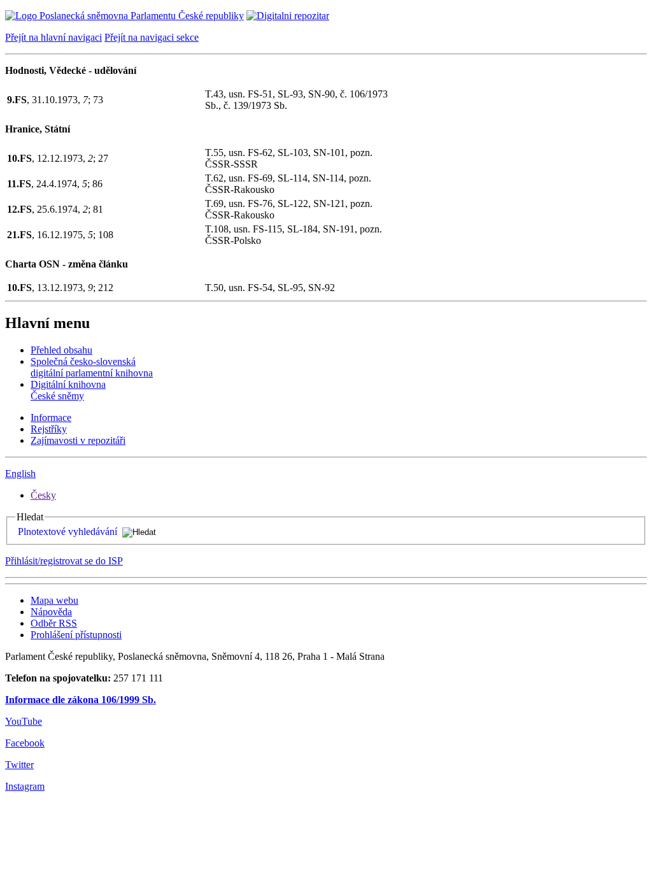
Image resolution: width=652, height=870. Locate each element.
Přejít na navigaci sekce (151, 37)
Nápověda (51, 611)
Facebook (25, 743)
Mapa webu (54, 600)
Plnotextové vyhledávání (67, 531)
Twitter (19, 764)
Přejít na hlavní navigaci (53, 37)
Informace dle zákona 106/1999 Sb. (80, 699)
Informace (51, 417)
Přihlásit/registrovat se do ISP (64, 560)
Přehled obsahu (61, 350)
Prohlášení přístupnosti (76, 634)
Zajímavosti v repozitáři (78, 440)
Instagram (25, 786)
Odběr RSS (54, 623)
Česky (43, 495)
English (20, 473)
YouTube (23, 721)
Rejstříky (49, 429)
